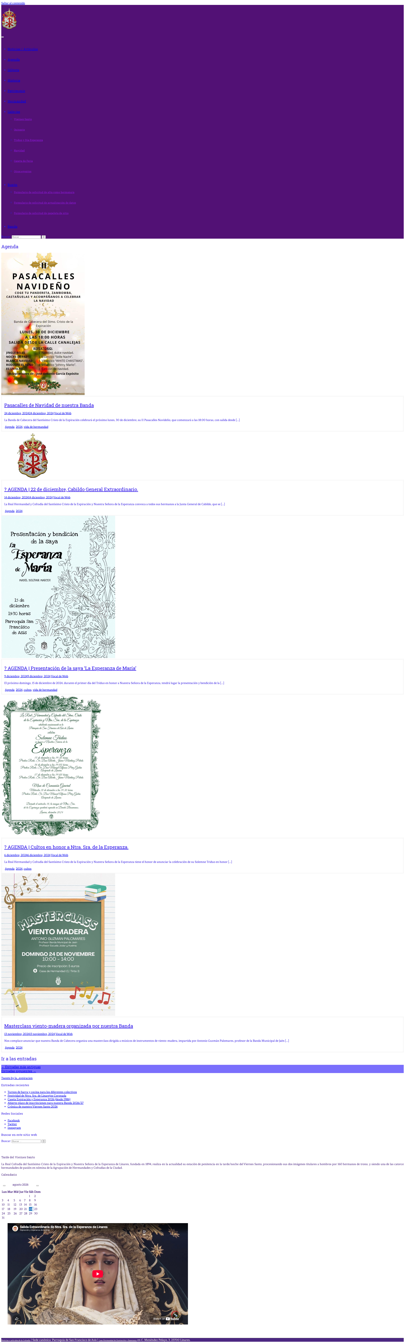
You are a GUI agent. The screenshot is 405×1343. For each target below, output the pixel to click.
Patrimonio (16, 91)
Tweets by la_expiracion (17, 1078)
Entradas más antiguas (21, 1067)
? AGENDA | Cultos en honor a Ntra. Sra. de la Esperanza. (66, 847)
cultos (27, 690)
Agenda (14, 59)
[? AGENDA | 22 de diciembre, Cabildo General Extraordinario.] (33, 478)
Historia (14, 80)
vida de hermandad (36, 427)
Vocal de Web (62, 413)
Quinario (19, 129)
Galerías (14, 112)
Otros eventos (22, 171)
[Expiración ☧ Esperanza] (9, 28)
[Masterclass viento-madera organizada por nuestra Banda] (58, 1015)
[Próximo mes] (37, 1185)
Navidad (19, 150)
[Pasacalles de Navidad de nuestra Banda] (43, 394)
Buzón (12, 185)
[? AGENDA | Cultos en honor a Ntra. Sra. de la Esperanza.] (51, 836)
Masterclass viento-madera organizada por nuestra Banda (68, 1026)
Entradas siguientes (18, 1071)
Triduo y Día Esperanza (28, 140)
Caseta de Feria (23, 161)
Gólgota (13, 70)
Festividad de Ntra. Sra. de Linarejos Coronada (37, 1095)
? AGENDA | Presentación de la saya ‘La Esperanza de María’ (70, 668)
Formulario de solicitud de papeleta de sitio (41, 213)
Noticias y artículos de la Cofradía (15, 1340)
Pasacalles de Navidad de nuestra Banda (49, 405)
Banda (12, 226)
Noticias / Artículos (23, 49)
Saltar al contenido (13, 3)
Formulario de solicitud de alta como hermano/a (44, 192)
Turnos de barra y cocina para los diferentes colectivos (42, 1092)
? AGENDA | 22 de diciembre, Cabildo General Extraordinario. (71, 489)
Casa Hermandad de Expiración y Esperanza (118, 1340)
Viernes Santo (23, 119)
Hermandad (17, 101)
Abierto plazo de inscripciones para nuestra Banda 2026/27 (46, 1103)
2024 (19, 427)
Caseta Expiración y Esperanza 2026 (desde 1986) (39, 1099)
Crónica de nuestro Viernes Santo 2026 (33, 1106)
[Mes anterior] (4, 1185)
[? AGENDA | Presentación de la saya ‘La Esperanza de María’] (58, 657)
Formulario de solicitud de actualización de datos (45, 202)
